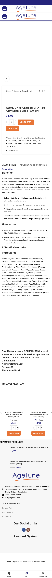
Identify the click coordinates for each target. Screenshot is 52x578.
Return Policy (7, 512)
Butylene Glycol (13, 259)
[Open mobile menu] (4, 8)
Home (8, 91)
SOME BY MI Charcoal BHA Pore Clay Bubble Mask (22, 179)
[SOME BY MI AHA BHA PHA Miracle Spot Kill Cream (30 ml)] (4, 465)
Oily (15, 144)
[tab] (9, 165)
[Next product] (44, 91)
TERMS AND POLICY (11, 504)
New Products (23, 141)
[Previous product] (39, 91)
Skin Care (27, 144)
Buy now (13, 129)
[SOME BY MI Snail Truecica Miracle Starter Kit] (4, 451)
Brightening (28, 138)
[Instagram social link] (16, 150)
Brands (16, 91)
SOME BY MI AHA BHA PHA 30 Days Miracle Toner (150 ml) (14, 415)
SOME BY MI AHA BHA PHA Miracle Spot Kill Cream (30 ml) (28, 462)
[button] (14, 433)
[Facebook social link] (14, 150)
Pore (20, 144)
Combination (40, 138)
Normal (33, 141)
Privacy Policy (7, 508)
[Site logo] (26, 9)
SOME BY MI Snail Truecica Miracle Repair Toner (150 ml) (38, 415)
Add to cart (25, 122)
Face (8, 141)
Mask (14, 141)
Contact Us (6, 517)
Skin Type (37, 144)
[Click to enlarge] (6, 79)
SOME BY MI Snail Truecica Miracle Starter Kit (29, 447)
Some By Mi (27, 91)
